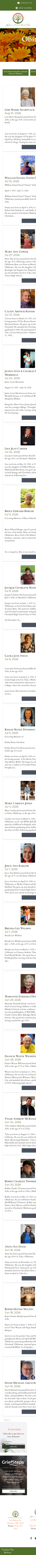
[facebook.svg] (31, 1538)
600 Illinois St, (15, 1520)
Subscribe (13, 1447)
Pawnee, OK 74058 (15, 1523)
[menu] (33, 8)
